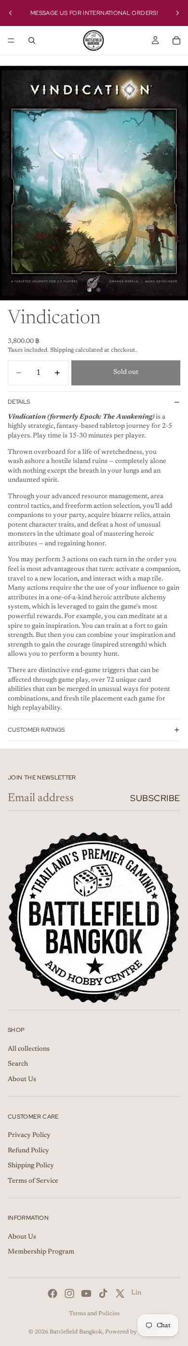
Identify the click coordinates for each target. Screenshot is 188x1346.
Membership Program (41, 1252)
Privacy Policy (29, 1135)
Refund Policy (28, 1151)
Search (18, 1064)
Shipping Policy (31, 1165)
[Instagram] (69, 1293)
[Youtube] (86, 1293)
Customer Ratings (36, 730)
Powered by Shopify (132, 1332)
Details (19, 402)
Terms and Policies (94, 1314)
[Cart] (176, 40)
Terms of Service (33, 1181)
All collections (29, 1049)
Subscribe (155, 798)
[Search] (31, 40)
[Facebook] (52, 1293)
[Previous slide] (10, 13)
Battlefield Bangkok (76, 1332)
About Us (22, 1079)
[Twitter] (120, 1293)
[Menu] (11, 40)
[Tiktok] (103, 1293)
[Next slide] (177, 13)
